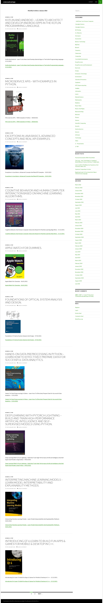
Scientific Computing (80, 123)
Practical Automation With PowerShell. (85, 157)
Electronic (77, 68)
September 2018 (79, 278)
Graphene (77, 82)
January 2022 (78, 190)
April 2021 (77, 216)
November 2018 (79, 272)
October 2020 (78, 234)
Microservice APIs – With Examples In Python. (30, 83)
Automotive (78, 38)
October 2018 (78, 275)
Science (7, 17)
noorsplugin (21, 601)
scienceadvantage (9, 2)
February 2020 (78, 246)
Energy (77, 70)
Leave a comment (22, 28)
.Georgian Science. (79, 24)
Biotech (77, 47)
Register (77, 307)
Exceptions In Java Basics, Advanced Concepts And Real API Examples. (30, 137)
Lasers (76, 94)
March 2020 (78, 243)
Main (96, 1)
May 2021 (77, 214)
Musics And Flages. (80, 108)
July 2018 (77, 283)
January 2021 (78, 225)
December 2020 (79, 228)
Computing (78, 56)
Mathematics (78, 100)
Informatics (78, 91)
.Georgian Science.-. (80, 27)
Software (77, 135)
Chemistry (77, 50)
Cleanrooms (78, 53)
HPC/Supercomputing (80, 85)
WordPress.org (79, 319)
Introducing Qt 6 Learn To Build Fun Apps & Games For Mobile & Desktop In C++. (35, 542)
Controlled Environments (81, 59)
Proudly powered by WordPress (32, 601)
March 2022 (78, 184)
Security (77, 126)
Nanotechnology (79, 111)
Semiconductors (79, 129)
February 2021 (78, 222)
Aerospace (78, 35)
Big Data (77, 44)
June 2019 (77, 251)
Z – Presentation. (79, 143)
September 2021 (79, 202)
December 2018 (79, 269)
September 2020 (79, 237)
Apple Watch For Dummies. (23, 247)
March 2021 (78, 219)
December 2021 (79, 193)
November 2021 (79, 196)
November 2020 (79, 231)
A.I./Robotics (78, 33)
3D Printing (78, 30)
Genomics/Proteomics (80, 79)
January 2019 (78, 266)
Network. (77, 114)
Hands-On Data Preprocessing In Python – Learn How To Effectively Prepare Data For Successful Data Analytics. (35, 356)
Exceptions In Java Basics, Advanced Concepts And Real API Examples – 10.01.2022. (28, 176)
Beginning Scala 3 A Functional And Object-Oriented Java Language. (86, 172)
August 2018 (78, 281)
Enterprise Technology (81, 73)
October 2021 (78, 199)
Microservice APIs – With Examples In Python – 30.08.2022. (21, 121)
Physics (77, 117)
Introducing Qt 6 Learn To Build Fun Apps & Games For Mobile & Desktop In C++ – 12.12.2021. (31, 581)
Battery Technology (80, 41)
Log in (76, 310)
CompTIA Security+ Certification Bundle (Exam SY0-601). (84, 295)
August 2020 (78, 240)
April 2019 (77, 257)
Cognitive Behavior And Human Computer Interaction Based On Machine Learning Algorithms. (34, 193)
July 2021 (77, 208)
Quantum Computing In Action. (83, 169)
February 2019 (78, 263)
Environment (78, 76)
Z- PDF (11, 17)
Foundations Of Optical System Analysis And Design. (33, 301)
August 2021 (78, 205)
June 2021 (77, 211)
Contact (91, 1)
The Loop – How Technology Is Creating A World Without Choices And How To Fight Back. (87, 161)
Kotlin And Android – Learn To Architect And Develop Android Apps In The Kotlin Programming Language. (34, 22)
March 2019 (78, 260)
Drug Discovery (79, 62)
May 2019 (77, 254)
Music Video (78, 105)
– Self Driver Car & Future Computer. (84, 21)
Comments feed (79, 316)
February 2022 (78, 187)
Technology (78, 137)
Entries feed (78, 313)
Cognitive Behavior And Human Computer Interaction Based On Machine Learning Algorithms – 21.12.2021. (35, 233)
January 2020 (78, 249)
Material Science (79, 97)
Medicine (77, 103)
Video (76, 140)
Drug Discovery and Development (83, 65)
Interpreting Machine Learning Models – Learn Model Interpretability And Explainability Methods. (34, 482)
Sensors (77, 132)
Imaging (77, 88)
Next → (40, 594)
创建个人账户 (78, 295)
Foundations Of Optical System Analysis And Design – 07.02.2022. (23, 340)
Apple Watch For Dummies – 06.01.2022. (16, 285)
